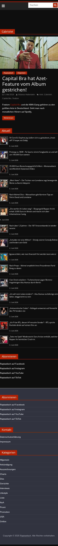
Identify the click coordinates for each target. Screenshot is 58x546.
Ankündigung (6, 464)
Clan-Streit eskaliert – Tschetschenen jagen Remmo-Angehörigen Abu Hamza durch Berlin (30, 281)
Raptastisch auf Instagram (12, 368)
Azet (41, 95)
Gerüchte (4, 483)
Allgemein (21, 73)
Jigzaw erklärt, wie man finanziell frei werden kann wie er (32, 254)
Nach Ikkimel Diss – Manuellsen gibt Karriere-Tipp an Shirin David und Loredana (31, 195)
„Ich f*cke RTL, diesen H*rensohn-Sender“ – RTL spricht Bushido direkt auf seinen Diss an (32, 323)
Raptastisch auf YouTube (11, 373)
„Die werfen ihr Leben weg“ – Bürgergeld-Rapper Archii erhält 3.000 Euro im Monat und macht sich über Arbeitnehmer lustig (32, 211)
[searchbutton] (55, 5)
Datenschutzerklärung (10, 437)
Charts (3, 474)
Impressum (5, 441)
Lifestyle (4, 493)
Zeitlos (3, 521)
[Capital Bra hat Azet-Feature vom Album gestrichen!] (29, 38)
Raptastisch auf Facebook (12, 364)
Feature (15, 98)
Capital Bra (6, 98)
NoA (2, 502)
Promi (3, 507)
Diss (2, 479)
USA (2, 517)
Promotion (5, 512)
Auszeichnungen (8, 469)
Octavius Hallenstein (26, 95)
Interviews (5, 488)
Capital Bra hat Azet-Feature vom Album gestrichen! (24, 84)
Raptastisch (8, 73)
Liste (2, 498)
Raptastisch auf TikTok (10, 377)
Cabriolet (48, 95)
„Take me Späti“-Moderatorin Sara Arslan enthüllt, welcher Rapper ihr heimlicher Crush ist (33, 338)
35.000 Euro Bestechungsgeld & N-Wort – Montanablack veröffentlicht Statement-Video (32, 167)
